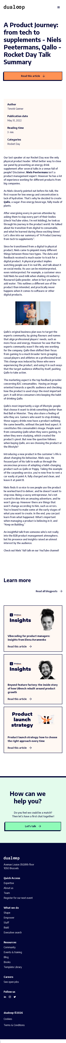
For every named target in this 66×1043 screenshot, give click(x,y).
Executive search (13, 932)
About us (8, 888)
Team (7, 892)
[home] (14, 7)
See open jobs (11, 981)
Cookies (8, 1018)
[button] (58, 7)
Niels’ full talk (23, 550)
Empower (9, 917)
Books (7, 962)
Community (10, 947)
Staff (6, 922)
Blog (6, 957)
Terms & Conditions (14, 1025)
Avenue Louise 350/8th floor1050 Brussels (19, 866)
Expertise (9, 883)
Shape (7, 912)
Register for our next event (18, 897)
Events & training (13, 952)
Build (6, 927)
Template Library (13, 967)
